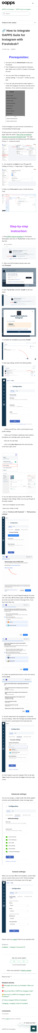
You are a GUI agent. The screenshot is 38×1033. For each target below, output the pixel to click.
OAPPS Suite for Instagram (23, 9)
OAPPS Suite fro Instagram (14, 236)
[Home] (8, 3)
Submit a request (26, 970)
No (24, 961)
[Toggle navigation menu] (33, 3)
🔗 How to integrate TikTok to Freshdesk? (14, 1000)
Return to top (6, 976)
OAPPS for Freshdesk (8, 9)
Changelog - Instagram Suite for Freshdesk (15, 1003)
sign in (8, 1018)
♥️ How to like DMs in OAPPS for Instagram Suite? (17, 991)
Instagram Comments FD (17, 947)
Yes (14, 961)
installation (5, 947)
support (15, 939)
